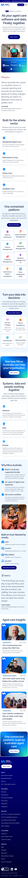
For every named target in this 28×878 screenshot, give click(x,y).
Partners (3, 781)
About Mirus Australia (9, 567)
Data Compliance (4, 875)
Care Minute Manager (7, 797)
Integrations (4, 806)
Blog (2, 847)
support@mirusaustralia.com (18, 1)
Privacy (10, 875)
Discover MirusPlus (14, 225)
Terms (20, 875)
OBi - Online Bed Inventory (8, 784)
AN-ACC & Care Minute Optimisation (11, 814)
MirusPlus (3, 792)
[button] (20, 5)
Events (3, 859)
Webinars (3, 850)
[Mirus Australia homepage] (5, 5)
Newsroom (4, 853)
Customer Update (6, 839)
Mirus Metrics (4, 795)
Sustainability (15, 875)
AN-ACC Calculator (6, 862)
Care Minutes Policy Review (8, 820)
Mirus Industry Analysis (7, 856)
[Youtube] (16, 869)
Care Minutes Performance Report (10, 823)
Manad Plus (4, 803)
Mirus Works (4, 800)
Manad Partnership (6, 778)
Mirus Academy (5, 826)
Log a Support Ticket (6, 836)
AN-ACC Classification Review (9, 817)
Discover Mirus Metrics (14, 313)
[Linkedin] (12, 869)
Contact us (4, 833)
